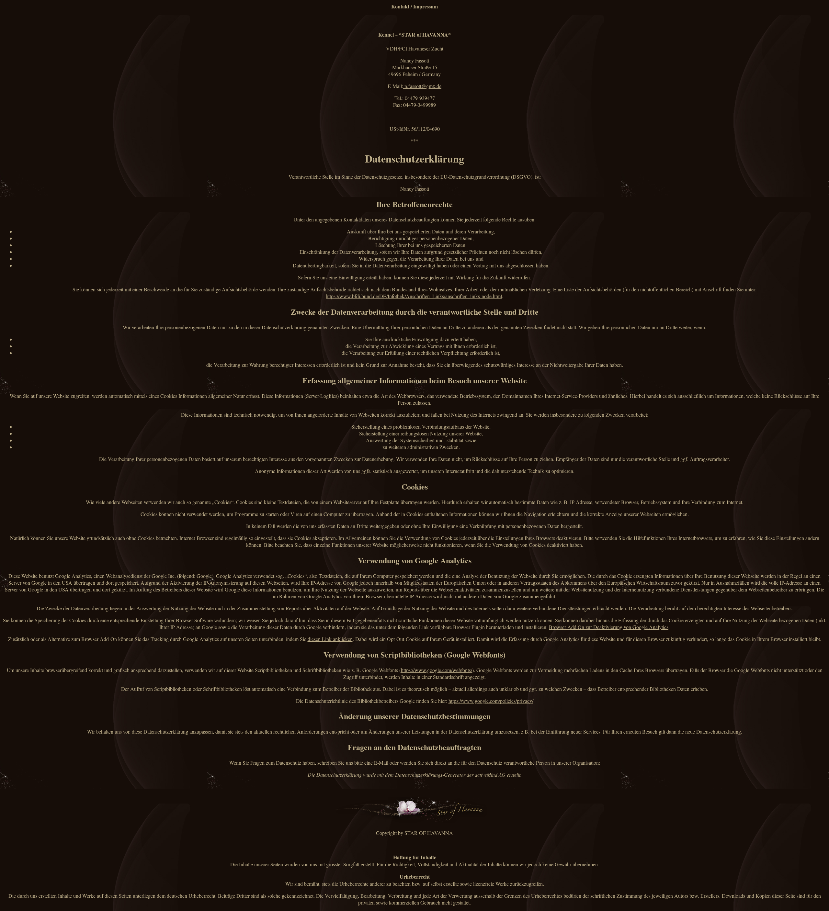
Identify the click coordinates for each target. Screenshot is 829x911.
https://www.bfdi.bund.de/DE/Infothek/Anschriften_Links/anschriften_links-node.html (414, 296)
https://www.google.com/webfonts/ (436, 670)
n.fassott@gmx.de (422, 86)
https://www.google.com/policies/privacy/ (491, 700)
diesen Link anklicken (330, 638)
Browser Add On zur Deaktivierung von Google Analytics (608, 627)
